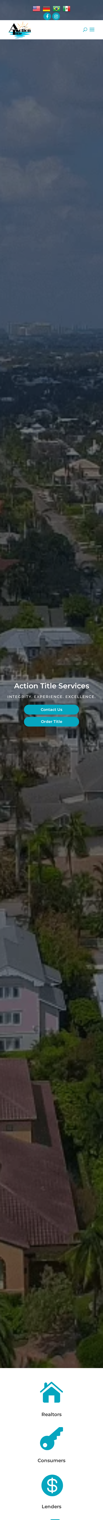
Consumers (51, 1460)
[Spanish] (66, 8)
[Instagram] (56, 16)
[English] (36, 8)
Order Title (51, 721)
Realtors (51, 1414)
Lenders (51, 1506)
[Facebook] (47, 16)
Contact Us (51, 709)
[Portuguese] (56, 8)
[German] (46, 8)
